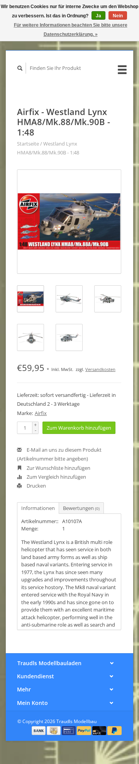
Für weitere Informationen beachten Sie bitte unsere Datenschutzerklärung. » (70, 29)
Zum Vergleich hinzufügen (55, 476)
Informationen (38, 508)
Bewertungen (81, 508)
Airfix (41, 413)
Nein (118, 16)
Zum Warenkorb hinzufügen (79, 427)
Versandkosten (100, 369)
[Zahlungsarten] (39, 730)
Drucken (35, 485)
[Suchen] (20, 68)
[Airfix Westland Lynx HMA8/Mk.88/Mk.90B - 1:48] (69, 221)
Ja (98, 16)
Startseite (28, 143)
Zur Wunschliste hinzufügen (57, 467)
